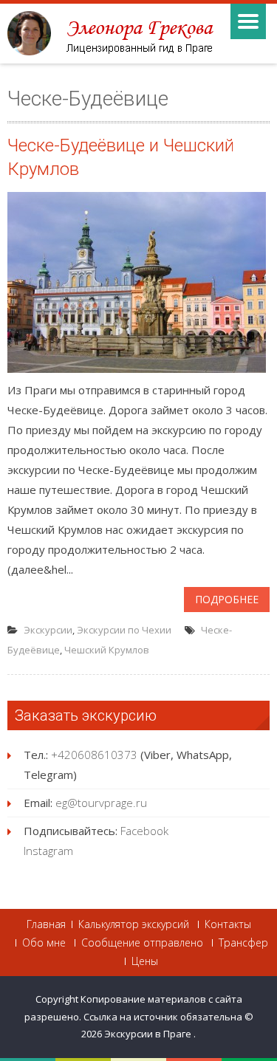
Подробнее (227, 599)
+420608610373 (94, 754)
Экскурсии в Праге (149, 1033)
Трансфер (243, 943)
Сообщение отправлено (142, 943)
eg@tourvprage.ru (101, 802)
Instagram (48, 850)
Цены (144, 961)
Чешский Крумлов (106, 649)
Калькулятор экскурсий (133, 924)
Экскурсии (48, 629)
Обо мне (44, 943)
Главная (46, 924)
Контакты (228, 924)
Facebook (144, 830)
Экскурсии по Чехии (124, 629)
